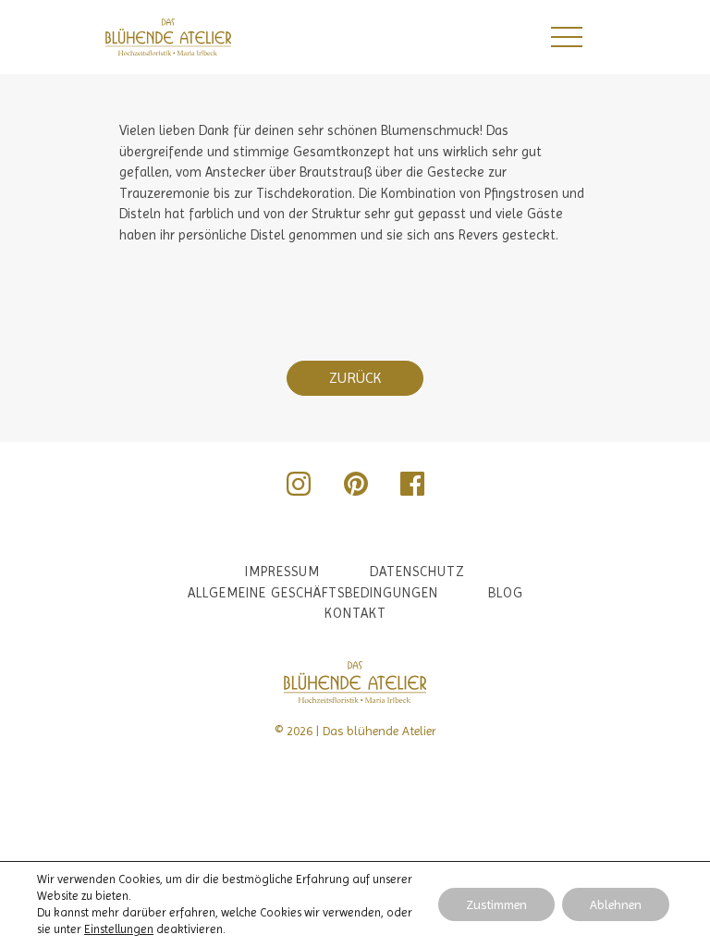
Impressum (282, 571)
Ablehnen (616, 904)
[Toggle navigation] (565, 37)
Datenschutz (417, 571)
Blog (505, 592)
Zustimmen (496, 904)
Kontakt (355, 613)
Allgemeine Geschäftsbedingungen (313, 592)
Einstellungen (118, 929)
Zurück (355, 378)
